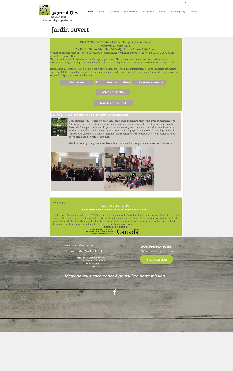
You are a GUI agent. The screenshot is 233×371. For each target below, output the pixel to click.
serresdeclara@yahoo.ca (115, 52)
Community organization (58, 20)
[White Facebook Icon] (115, 292)
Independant (58, 17)
